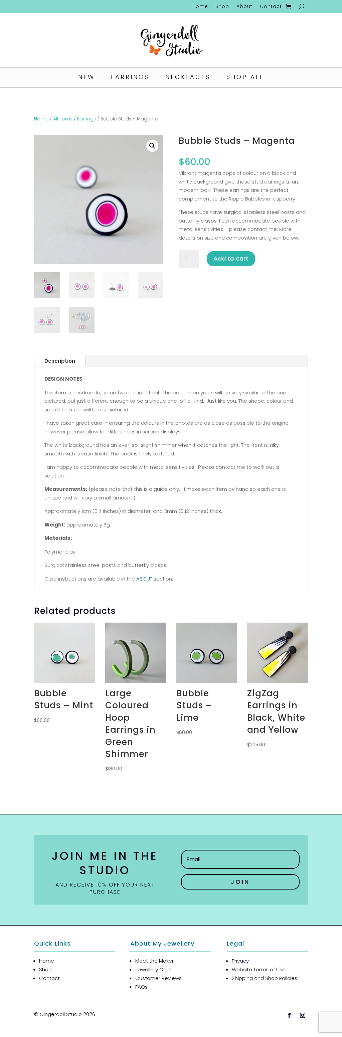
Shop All (245, 78)
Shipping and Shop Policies (264, 978)
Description (59, 360)
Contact (271, 7)
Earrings (130, 78)
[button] (152, 146)
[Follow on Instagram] (302, 1015)
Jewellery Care (153, 969)
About (244, 7)
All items (62, 119)
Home (200, 7)
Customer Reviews (158, 978)
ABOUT (144, 578)
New (86, 78)
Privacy (240, 960)
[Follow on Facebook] (289, 1015)
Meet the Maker (154, 960)
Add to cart (230, 258)
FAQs (141, 986)
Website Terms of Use (259, 969)
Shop (222, 7)
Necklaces (187, 78)
